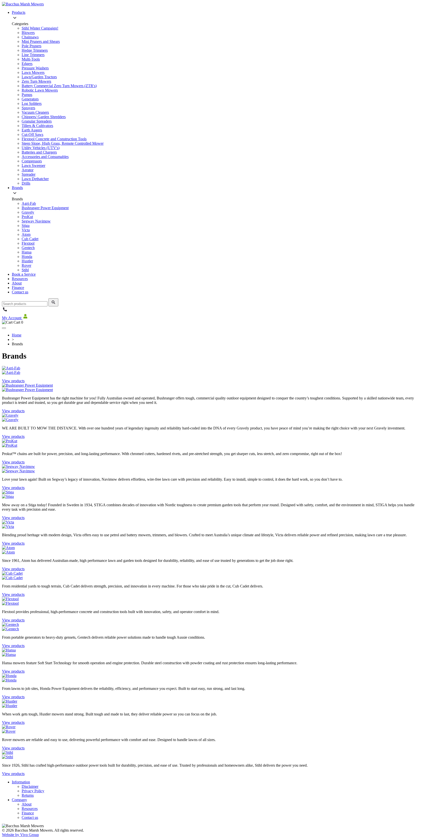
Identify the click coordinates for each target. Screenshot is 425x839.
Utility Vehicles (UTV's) (41, 148)
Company (19, 800)
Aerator (27, 170)
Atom (26, 234)
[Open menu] (4, 328)
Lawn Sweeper (33, 165)
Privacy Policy (33, 791)
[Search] (53, 302)
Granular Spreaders (37, 121)
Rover (26, 265)
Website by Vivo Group (20, 835)
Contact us (20, 292)
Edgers (27, 64)
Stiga (26, 225)
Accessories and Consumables (45, 157)
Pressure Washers (35, 68)
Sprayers (28, 108)
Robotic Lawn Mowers (40, 90)
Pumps (27, 95)
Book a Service (24, 274)
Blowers (28, 33)
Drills (26, 183)
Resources (20, 279)
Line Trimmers (33, 55)
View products (13, 381)
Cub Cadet (30, 239)
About (17, 283)
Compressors (32, 161)
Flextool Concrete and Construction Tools (54, 139)
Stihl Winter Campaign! (40, 28)
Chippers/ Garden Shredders (44, 117)
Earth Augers (32, 130)
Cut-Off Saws (32, 134)
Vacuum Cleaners (35, 112)
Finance (18, 287)
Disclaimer (30, 786)
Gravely (28, 212)
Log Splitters (32, 103)
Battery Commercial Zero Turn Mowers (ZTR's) (59, 86)
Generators (30, 99)
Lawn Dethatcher (35, 179)
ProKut (27, 217)
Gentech (28, 248)
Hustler (27, 261)
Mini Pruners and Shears (41, 41)
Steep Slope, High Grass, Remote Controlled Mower (63, 143)
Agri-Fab (29, 203)
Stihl (25, 270)
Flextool (28, 243)
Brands (17, 188)
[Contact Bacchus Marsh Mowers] (5, 311)
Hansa (26, 252)
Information (21, 782)
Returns (28, 795)
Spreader (28, 174)
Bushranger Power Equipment (45, 208)
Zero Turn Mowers (36, 81)
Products (18, 12)
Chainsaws (30, 37)
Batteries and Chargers (39, 152)
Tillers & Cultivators (37, 126)
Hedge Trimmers (35, 50)
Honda (27, 256)
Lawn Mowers (33, 72)
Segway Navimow (36, 221)
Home (16, 335)
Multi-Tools (31, 59)
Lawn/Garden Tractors (39, 77)
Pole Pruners (31, 46)
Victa (26, 230)
